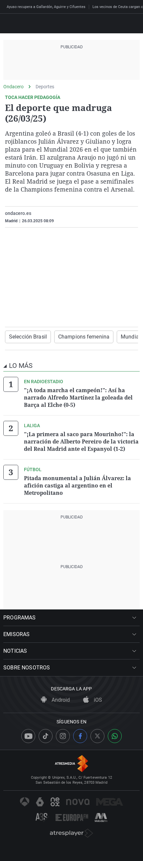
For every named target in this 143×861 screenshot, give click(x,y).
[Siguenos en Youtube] (28, 736)
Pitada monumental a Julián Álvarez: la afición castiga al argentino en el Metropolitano (77, 485)
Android (60, 700)
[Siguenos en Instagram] (63, 736)
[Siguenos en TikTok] (46, 736)
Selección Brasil (28, 337)
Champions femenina (83, 337)
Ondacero (13, 86)
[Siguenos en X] (97, 736)
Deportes (45, 86)
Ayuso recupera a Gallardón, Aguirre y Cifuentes (46, 7)
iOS (97, 700)
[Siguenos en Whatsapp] (115, 736)
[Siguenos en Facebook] (80, 736)
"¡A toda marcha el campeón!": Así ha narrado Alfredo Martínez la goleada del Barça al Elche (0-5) (78, 398)
